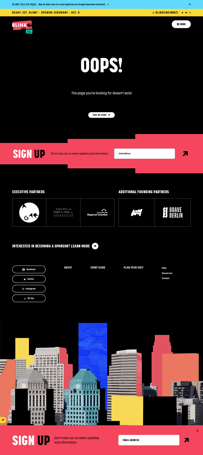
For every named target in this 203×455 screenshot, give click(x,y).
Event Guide (98, 267)
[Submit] (187, 440)
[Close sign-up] (197, 431)
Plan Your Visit (133, 267)
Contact (165, 278)
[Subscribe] (185, 153)
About (68, 267)
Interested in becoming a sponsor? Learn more (51, 246)
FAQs (164, 268)
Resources (167, 273)
